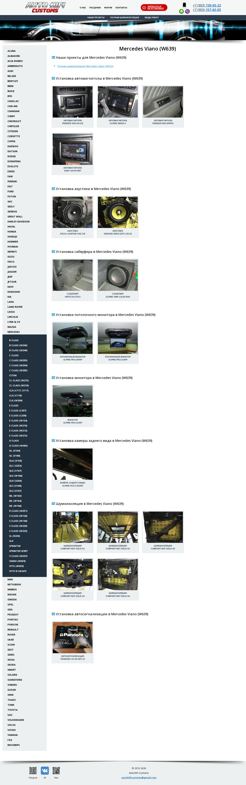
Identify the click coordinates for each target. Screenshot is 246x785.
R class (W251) (18, 510)
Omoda (12, 599)
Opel (11, 604)
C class (14, 355)
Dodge (12, 156)
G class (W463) (18, 445)
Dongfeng (14, 161)
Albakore (14, 56)
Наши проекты (96, 17)
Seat (11, 649)
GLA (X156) (15, 460)
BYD (10, 96)
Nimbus (12, 589)
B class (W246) (18, 350)
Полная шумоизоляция (124, 17)
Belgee (12, 76)
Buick (11, 91)
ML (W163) (15, 495)
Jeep (10, 276)
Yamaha (13, 735)
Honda (12, 231)
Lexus (11, 311)
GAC (10, 201)
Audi (10, 71)
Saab (11, 639)
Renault (13, 629)
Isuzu (11, 256)
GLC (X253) (15, 465)
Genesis (12, 211)
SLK (11, 541)
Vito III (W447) (17, 571)
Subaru (12, 684)
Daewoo (13, 146)
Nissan (12, 594)
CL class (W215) (19, 380)
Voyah (12, 729)
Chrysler (13, 126)
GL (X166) (14, 455)
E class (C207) (17, 410)
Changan (13, 111)
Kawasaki (14, 291)
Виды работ (152, 17)
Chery (11, 116)
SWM (10, 694)
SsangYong (15, 679)
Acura (12, 51)
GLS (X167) (15, 490)
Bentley (13, 81)
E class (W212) (18, 430)
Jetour (12, 281)
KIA (9, 296)
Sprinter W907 (18, 551)
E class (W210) (18, 425)
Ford (11, 191)
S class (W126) (18, 515)
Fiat (10, 186)
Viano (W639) (17, 561)
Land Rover (15, 306)
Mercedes (14, 331)
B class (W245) (18, 345)
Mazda (12, 326)
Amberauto (15, 66)
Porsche (13, 624)
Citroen (13, 131)
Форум (108, 8)
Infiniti (12, 251)
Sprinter (15, 546)
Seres (11, 654)
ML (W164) (15, 500)
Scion (11, 644)
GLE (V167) (15, 470)
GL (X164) (14, 450)
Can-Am (12, 106)
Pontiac (13, 619)
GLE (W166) (15, 475)
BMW (11, 86)
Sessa (11, 659)
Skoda (12, 664)
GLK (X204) (15, 480)
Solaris (12, 674)
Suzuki (12, 689)
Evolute (13, 166)
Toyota (13, 709)
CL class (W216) (19, 385)
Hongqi (12, 236)
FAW (10, 176)
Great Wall (15, 216)
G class (14, 440)
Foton (12, 196)
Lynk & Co (14, 321)
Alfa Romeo (15, 61)
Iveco (11, 261)
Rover (11, 634)
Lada (11, 301)
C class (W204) (18, 365)
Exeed (11, 171)
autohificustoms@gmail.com (138, 777)
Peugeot (13, 614)
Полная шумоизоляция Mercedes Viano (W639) (85, 66)
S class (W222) (18, 530)
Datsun (12, 151)
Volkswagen (16, 719)
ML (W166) (15, 505)
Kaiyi (10, 286)
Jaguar (12, 271)
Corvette (14, 136)
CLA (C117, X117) (19, 390)
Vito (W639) (16, 566)
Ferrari (12, 181)
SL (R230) (14, 535)
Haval (11, 226)
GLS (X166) (15, 485)
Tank (11, 704)
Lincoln (13, 316)
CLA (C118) (15, 395)
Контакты (121, 8)
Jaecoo (12, 266)
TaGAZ (12, 699)
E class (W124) (18, 420)
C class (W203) (18, 360)
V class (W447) (18, 556)
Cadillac (13, 101)
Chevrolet (14, 121)
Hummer (13, 241)
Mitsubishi (14, 584)
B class (14, 340)
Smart (12, 669)
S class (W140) (18, 520)
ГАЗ (10, 740)
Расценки (95, 8)
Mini (10, 579)
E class (13, 405)
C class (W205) (18, 370)
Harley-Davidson (19, 221)
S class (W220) (18, 525)
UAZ (10, 714)
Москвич (14, 745)
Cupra (11, 141)
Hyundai (13, 246)
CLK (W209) (15, 400)
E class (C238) (17, 415)
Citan (13, 375)
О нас (83, 8)
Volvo (12, 724)
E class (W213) (18, 435)
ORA (10, 609)
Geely (11, 206)
